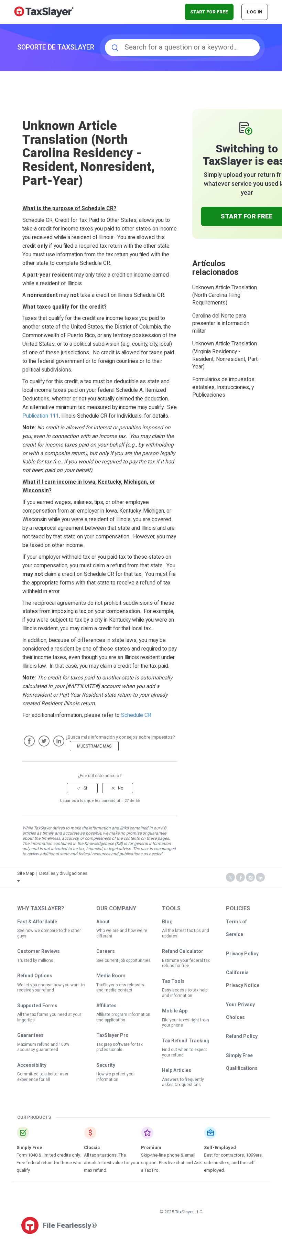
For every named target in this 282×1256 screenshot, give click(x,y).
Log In (254, 11)
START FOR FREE (209, 11)
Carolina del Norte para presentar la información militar (220, 323)
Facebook (29, 741)
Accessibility (31, 1065)
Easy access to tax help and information (184, 993)
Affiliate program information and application (123, 1017)
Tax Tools (173, 981)
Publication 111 (40, 416)
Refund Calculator (182, 951)
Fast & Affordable (37, 921)
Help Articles (176, 1070)
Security (105, 1065)
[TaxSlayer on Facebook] (240, 877)
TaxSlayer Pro (112, 1035)
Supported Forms (37, 1005)
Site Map (26, 873)
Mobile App (174, 1010)
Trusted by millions (35, 960)
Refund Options (34, 975)
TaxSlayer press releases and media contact (120, 988)
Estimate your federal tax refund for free (186, 963)
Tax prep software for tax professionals (119, 1047)
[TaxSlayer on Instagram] (250, 877)
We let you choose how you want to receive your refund (51, 988)
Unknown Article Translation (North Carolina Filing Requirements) (224, 295)
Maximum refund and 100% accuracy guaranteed (43, 1047)
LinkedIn (59, 741)
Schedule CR (136, 715)
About (103, 921)
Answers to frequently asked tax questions (183, 1082)
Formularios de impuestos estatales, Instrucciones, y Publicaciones (223, 387)
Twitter (44, 741)
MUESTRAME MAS (94, 746)
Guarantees (30, 1035)
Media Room (111, 975)
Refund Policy (242, 1036)
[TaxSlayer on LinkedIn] (260, 877)
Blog (167, 921)
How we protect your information (115, 1077)
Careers (105, 951)
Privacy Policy (242, 953)
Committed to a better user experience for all (42, 1077)
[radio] (82, 788)
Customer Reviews (38, 951)
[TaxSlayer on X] (230, 877)
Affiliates (106, 1005)
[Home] (44, 11)
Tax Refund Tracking (185, 1040)
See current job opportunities (123, 960)
